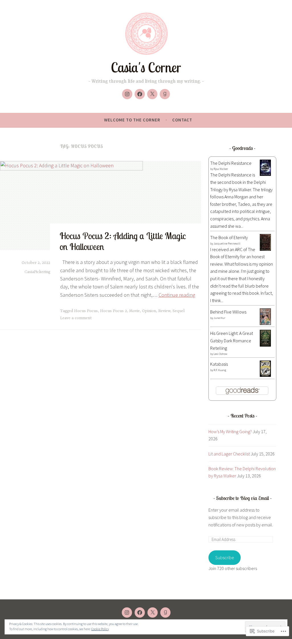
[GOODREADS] (165, 612)
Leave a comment (76, 318)
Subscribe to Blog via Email (242, 498)
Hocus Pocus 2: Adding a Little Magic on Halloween (123, 241)
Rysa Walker (221, 169)
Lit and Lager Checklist (229, 454)
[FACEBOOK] (140, 612)
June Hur (219, 318)
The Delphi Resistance (231, 163)
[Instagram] (127, 94)
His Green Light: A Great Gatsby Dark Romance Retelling (231, 340)
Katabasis (219, 364)
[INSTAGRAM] (127, 612)
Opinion (149, 311)
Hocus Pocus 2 (113, 311)
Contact (182, 120)
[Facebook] (140, 94)
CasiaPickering (37, 272)
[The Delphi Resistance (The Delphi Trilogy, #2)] (265, 174)
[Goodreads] (165, 94)
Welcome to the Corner (132, 120)
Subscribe (224, 557)
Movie (134, 311)
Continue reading (177, 295)
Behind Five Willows (228, 312)
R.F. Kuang (220, 370)
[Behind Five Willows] (265, 323)
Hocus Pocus (86, 311)
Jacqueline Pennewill (227, 243)
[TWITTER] (152, 612)
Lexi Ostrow (220, 354)
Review (164, 311)
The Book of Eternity (229, 237)
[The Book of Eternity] (265, 249)
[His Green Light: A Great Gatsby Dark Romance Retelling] (265, 345)
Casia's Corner (146, 67)
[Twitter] (152, 94)
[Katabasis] (265, 375)
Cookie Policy (100, 629)
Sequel (178, 311)
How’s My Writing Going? (230, 431)
